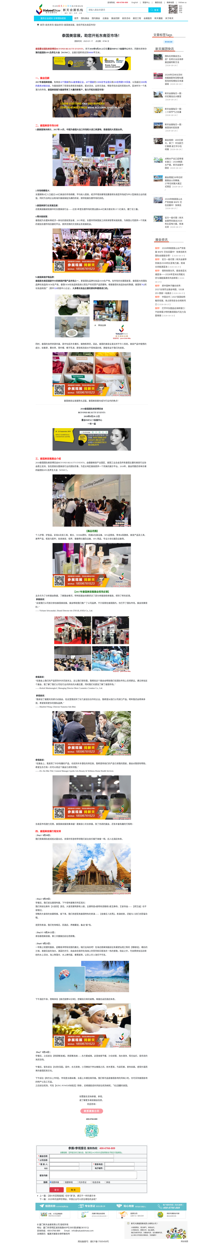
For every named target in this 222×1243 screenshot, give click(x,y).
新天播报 (158, 18)
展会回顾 (115, 18)
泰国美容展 (168, 42)
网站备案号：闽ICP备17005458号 (93, 1241)
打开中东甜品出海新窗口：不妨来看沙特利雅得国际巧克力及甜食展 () (171, 312)
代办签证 (82, 1182)
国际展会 (85, 18)
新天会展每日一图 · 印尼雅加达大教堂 (173, 96)
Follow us (183, 2)
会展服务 (148, 18)
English (135, 2)
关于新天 (169, 18)
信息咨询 (96, 1182)
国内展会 (96, 18)
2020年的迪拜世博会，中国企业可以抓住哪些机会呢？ (73, 1199)
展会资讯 (59, 24)
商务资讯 (49, 24)
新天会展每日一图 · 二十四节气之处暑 (173, 112)
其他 (108, 1182)
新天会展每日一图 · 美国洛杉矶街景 (173, 127)
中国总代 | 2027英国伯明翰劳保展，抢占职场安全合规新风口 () (170, 301)
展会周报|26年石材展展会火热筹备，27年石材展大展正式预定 (174, 183)
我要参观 (69, 1182)
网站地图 (184, 1241)
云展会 (106, 18)
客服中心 (146, 2)
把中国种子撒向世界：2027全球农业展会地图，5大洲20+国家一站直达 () (170, 289)
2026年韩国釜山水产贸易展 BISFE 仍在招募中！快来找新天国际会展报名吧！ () (171, 252)
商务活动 (126, 18)
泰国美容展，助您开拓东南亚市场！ (80, 24)
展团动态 (158, 2)
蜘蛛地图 (170, 2)
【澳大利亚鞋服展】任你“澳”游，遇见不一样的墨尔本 (72, 1195)
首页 (76, 18)
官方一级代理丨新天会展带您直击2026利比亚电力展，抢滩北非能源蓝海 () (171, 263)
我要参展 (55, 1182)
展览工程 (137, 18)
